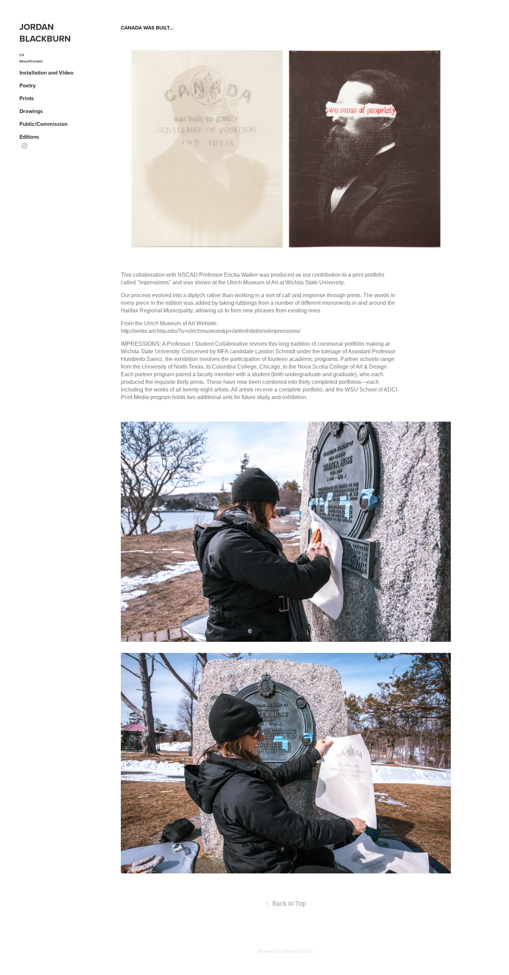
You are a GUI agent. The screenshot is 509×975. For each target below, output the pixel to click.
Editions (29, 137)
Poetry (27, 85)
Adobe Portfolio (297, 951)
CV (21, 55)
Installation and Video (46, 73)
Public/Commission (43, 124)
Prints (26, 98)
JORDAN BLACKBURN (45, 32)
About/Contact (30, 61)
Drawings (31, 111)
